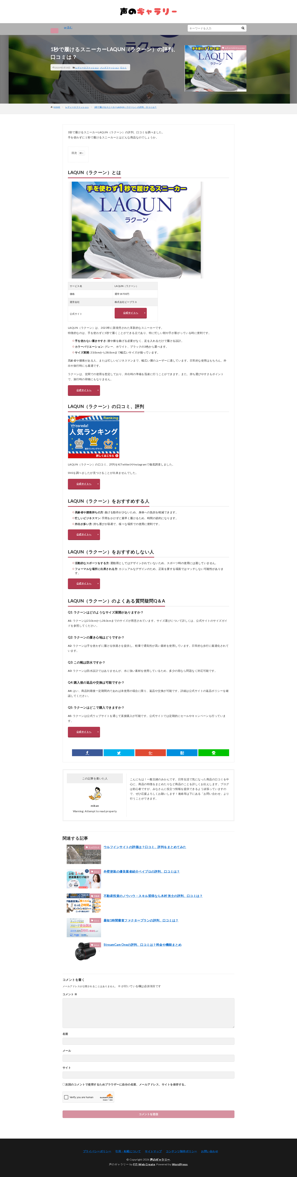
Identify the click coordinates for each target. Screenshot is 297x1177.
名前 (65, 1033)
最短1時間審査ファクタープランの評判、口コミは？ (141, 920)
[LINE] (213, 752)
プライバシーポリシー (97, 1151)
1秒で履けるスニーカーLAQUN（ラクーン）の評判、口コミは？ (125, 107)
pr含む (68, 27)
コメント (70, 994)
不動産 (96, 896)
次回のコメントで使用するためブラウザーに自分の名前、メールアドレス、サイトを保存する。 (126, 1084)
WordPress (180, 1164)
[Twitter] (119, 752)
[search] (243, 28)
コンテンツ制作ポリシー (181, 1151)
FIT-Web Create (144, 1164)
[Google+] (150, 752)
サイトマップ (153, 1151)
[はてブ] (182, 752)
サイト (67, 1067)
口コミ (123, 67)
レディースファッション (87, 67)
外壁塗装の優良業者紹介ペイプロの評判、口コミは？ (142, 871)
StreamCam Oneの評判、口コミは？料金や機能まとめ (143, 945)
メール (67, 1050)
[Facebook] (87, 752)
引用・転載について (128, 1151)
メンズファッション (109, 67)
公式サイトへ (130, 312)
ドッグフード (94, 847)
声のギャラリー (160, 1159)
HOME (56, 107)
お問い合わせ (209, 1151)
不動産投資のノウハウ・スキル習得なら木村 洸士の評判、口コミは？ (153, 896)
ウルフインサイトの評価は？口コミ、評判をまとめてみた (145, 847)
